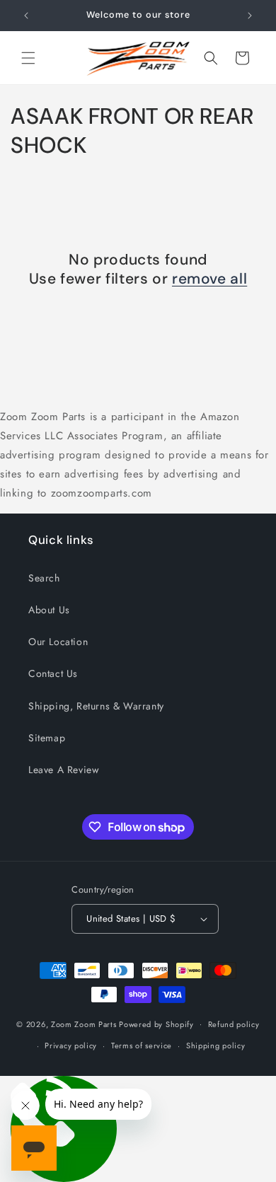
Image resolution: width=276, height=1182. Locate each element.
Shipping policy (216, 1045)
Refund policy (234, 1024)
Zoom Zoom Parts (84, 1023)
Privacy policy (71, 1045)
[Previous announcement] (26, 15)
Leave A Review (63, 770)
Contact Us (53, 673)
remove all (209, 279)
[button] (28, 58)
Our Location (58, 642)
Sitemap (46, 738)
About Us (49, 610)
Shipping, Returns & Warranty (96, 706)
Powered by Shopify (156, 1023)
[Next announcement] (249, 15)
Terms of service (141, 1045)
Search (44, 578)
